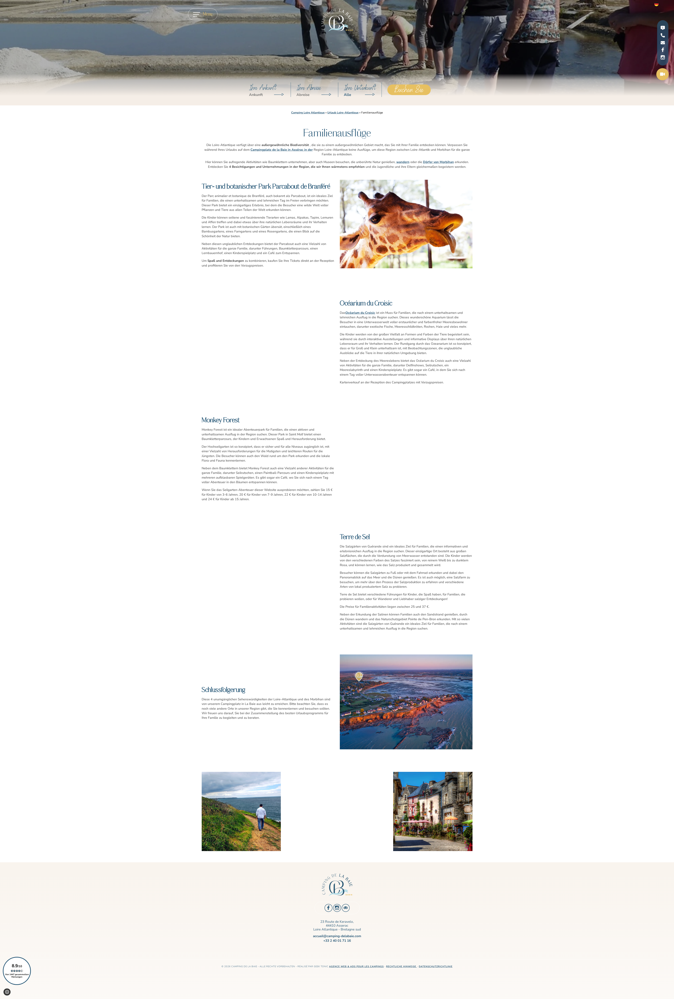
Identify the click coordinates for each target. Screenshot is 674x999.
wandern (402, 162)
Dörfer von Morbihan (438, 162)
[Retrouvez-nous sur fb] (663, 50)
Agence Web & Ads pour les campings (356, 966)
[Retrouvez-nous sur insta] (663, 57)
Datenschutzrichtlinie (435, 966)
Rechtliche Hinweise (401, 966)
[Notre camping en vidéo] (662, 75)
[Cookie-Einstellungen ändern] (7, 991)
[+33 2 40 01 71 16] (663, 36)
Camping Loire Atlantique (308, 113)
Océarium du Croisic (360, 313)
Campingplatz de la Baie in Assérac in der (281, 150)
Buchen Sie (409, 90)
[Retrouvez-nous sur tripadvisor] (346, 908)
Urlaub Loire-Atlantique (343, 113)
